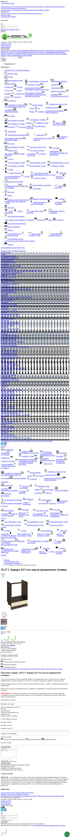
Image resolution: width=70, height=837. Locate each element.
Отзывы (8, 8)
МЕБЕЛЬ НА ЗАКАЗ (7, 52)
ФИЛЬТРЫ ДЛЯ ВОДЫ (8, 277)
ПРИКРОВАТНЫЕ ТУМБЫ (9, 314)
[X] (3, 807)
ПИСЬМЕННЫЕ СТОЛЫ (9, 353)
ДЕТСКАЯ (34, 52)
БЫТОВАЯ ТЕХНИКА (8, 281)
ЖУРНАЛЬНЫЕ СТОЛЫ (9, 292)
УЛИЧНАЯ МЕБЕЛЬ (7, 434)
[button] (67, 834)
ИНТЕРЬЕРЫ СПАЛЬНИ (9, 304)
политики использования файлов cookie (46, 825)
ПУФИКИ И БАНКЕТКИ (9, 332)
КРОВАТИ (4, 307)
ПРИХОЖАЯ (26, 52)
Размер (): (4, 642)
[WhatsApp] (4, 628)
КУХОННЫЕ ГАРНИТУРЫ (9, 257)
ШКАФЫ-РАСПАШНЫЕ (9, 378)
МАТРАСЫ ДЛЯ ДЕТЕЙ (8, 340)
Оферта (40, 796)
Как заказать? (34, 6)
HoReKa (3, 55)
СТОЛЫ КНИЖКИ (7, 261)
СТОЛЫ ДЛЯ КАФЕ (7, 426)
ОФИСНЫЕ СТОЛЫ (7, 393)
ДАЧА (8, 55)
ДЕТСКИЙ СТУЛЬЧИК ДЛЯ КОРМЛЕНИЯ (15, 347)
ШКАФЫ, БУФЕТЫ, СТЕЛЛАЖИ (11, 411)
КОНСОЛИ (4, 416)
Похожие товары (40, 669)
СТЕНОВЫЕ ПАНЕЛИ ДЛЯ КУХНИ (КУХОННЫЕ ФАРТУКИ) (21, 271)
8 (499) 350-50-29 (6, 43)
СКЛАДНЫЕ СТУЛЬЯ (8, 367)
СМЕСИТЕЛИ (5, 279)
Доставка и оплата (51, 669)
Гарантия (25, 794)
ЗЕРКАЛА (4, 54)
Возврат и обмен (44, 6)
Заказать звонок (6, 15)
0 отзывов (4, 626)
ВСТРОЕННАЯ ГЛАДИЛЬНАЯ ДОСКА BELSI (16, 438)
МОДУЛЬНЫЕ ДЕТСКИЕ (9, 335)
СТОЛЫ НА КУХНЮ (7, 259)
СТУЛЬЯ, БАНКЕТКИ (8, 406)
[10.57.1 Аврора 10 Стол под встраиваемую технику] (17, 610)
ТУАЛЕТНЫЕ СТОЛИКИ (9, 310)
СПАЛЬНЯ (18, 52)
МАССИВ (15, 54)
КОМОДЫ (4, 295)
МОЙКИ (3, 276)
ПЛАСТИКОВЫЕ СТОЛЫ (9, 350)
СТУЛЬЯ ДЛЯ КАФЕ (7, 428)
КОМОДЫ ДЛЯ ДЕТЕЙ (8, 343)
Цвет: (2, 633)
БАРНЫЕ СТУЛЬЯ (7, 267)
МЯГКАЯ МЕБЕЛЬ (61, 54)
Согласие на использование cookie (53, 796)
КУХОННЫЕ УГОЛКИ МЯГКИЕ (11, 272)
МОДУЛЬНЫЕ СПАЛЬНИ (9, 305)
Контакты (53, 6)
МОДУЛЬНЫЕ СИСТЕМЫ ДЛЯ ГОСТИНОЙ (15, 289)
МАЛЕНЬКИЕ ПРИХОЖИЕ (10, 322)
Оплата (21, 6)
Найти (20, 57)
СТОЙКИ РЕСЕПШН (8, 400)
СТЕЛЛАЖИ (5, 381)
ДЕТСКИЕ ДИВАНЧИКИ (9, 345)
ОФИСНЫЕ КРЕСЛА (8, 372)
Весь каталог (5, 67)
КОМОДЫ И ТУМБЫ (7, 408)
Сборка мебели (20, 792)
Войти (4, 3)
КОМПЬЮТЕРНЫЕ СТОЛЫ (10, 357)
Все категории (5, 50)
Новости (27, 6)
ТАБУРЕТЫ (4, 264)
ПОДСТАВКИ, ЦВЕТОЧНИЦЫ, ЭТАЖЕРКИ (15, 415)
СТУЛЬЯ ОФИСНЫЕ (7, 362)
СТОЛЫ (40, 52)
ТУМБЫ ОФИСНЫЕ (7, 391)
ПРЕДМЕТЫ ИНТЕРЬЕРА (27, 54)
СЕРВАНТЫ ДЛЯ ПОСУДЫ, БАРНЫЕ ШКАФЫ (16, 297)
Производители (22, 8)
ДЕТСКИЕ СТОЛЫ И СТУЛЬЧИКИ (12, 342)
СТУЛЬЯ (46, 52)
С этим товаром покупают (26, 669)
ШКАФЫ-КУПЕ (6, 376)
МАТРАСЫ (4, 309)
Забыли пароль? (15, 29)
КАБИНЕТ (4, 401)
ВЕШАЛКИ (4, 327)
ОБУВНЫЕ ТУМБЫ (7, 325)
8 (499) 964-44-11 (6, 45)
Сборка (58, 6)
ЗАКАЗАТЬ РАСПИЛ (45, 441)
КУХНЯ (58, 50)
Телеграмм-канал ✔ (7, 6)
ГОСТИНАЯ (65, 50)
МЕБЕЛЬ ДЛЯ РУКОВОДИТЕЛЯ (11, 390)
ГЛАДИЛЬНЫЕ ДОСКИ (18, 55)
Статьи (3, 8)
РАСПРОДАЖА (41, 50)
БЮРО (3, 418)
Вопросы (14, 8)
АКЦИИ (29, 55)
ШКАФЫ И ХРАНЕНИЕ (57, 52)
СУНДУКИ (4, 385)
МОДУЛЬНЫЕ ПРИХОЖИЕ (10, 324)
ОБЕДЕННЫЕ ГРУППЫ (8, 269)
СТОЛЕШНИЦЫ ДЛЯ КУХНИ (11, 248)
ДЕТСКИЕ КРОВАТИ (8, 338)
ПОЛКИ (3, 383)
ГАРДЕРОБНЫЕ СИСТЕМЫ (10, 315)
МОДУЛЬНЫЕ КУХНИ (8, 256)
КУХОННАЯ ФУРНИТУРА (9, 284)
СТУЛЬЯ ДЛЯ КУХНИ (8, 262)
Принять (62, 825)
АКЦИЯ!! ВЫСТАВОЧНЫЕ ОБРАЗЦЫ (22, 50)
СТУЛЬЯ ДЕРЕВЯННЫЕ (8, 363)
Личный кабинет (6, 16)
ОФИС (10, 54)
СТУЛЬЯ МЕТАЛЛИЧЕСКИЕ (10, 365)
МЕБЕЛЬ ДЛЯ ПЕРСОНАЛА (10, 395)
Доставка (16, 6)
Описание (4, 669)
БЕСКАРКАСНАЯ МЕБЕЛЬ (45, 54)
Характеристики (12, 669)
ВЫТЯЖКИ (4, 282)
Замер (63, 6)
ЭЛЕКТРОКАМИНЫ (7, 290)
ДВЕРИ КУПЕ (50, 50)
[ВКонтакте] (2, 628)
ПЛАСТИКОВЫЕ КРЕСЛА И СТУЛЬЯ (13, 368)
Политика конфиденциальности (27, 796)
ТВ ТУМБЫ (4, 294)
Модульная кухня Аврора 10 (13, 563)
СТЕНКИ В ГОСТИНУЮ (9, 287)
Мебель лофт (5, 429)
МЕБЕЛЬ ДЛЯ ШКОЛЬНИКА (10, 337)
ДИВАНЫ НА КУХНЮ (8, 274)
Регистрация (10, 3)
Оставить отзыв (5, 763)
